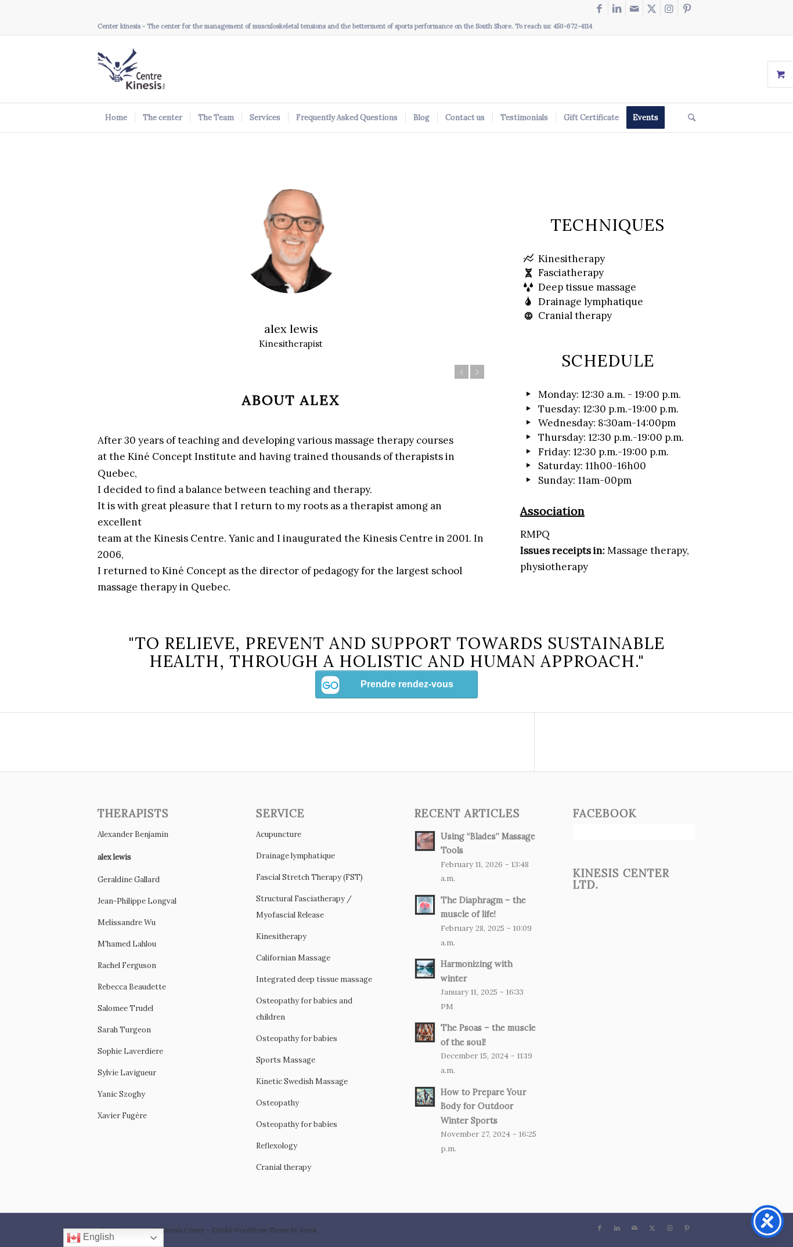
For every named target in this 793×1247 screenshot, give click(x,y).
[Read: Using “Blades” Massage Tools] (424, 841)
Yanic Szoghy (121, 1094)
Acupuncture (278, 834)
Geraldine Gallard (129, 879)
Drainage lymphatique (590, 301)
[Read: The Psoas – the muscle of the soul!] (424, 1032)
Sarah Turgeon (124, 1030)
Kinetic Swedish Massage (302, 1081)
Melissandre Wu (127, 922)
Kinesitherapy (571, 258)
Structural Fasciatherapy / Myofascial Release (304, 907)
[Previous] (461, 372)
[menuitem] (116, 117)
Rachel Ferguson (127, 965)
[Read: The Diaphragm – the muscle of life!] (424, 904)
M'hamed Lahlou (127, 944)
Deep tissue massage (587, 287)
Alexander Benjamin (133, 834)
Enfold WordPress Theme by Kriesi (264, 1230)
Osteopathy (277, 1103)
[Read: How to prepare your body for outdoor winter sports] (424, 1096)
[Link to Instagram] (669, 8)
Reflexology (276, 1146)
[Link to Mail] (634, 8)
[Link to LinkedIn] (616, 8)
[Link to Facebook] (599, 8)
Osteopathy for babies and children (304, 1009)
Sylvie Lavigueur (127, 1073)
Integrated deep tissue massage (314, 979)
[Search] (687, 117)
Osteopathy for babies (296, 1038)
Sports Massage (285, 1060)
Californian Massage (293, 958)
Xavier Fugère (122, 1116)
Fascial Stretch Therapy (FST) (309, 877)
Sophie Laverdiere (130, 1051)
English (97, 1237)
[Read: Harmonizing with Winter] (424, 968)
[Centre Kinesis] (131, 69)
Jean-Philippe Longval (137, 901)
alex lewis (114, 857)
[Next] (477, 372)
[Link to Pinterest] (686, 8)
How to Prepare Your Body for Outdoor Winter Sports (484, 1106)
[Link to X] (651, 8)
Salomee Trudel (125, 1008)
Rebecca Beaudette (132, 987)
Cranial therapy (575, 315)
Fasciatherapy (571, 272)
